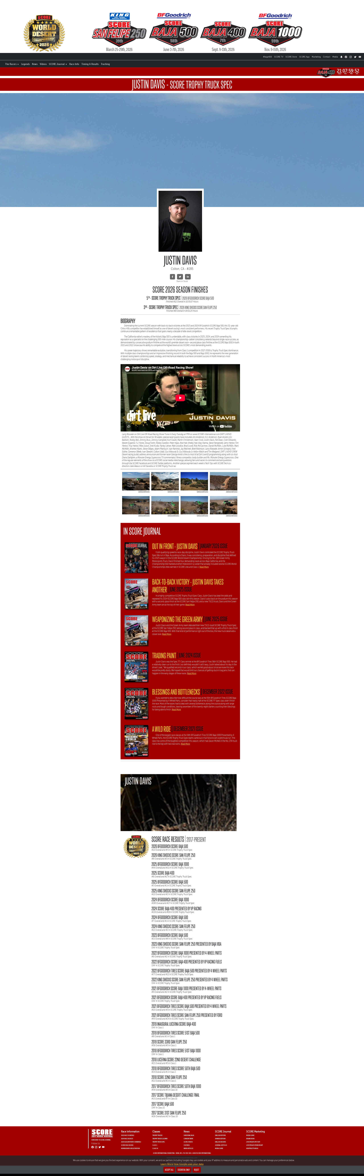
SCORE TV (278, 56)
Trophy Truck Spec (158, 1142)
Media (335, 56)
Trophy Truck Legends (159, 1138)
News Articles (188, 1148)
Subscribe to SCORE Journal (101, 1140)
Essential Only (184, 1169)
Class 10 (155, 1148)
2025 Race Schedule (127, 1135)
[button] (12, 63)
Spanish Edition (220, 1138)
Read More (204, 566)
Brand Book (250, 1138)
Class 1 (154, 1145)
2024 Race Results (127, 1138)
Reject (196, 1169)
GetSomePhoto (144, 491)
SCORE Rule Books (127, 1145)
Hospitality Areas (252, 1148)
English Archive (220, 1142)
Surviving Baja (189, 1135)
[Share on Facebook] (172, 276)
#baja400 (267, 56)
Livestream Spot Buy (253, 1142)
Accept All (169, 1169)
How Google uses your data (188, 1164)
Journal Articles (221, 1145)
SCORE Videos (188, 1142)
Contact (326, 56)
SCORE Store (291, 56)
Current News (188, 1138)
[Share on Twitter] (180, 276)
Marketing (316, 56)
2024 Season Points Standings (131, 1142)
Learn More (167, 1164)
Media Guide (219, 1148)
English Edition (220, 1135)
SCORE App (304, 56)
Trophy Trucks (157, 1135)
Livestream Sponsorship (254, 1145)
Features (187, 1145)
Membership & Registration (130, 1148)
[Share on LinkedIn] (188, 276)
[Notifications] (341, 56)
